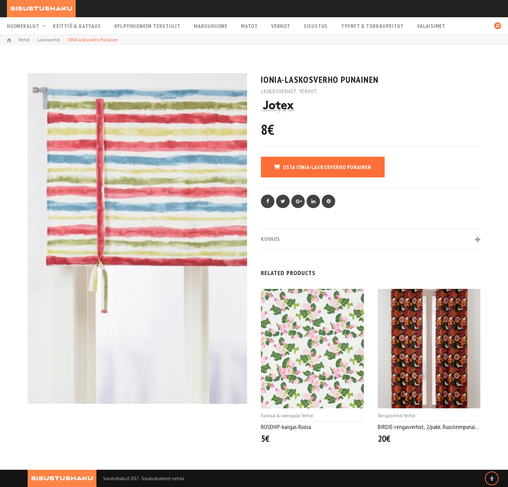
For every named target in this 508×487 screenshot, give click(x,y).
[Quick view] (360, 439)
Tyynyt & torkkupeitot (372, 25)
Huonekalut (23, 25)
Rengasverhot (273, 415)
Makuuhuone (210, 25)
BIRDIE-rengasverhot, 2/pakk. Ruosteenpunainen (312, 427)
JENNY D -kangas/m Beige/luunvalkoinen (421, 427)
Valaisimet (431, 25)
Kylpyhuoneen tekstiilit (147, 25)
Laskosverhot (48, 40)
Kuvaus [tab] (270, 238)
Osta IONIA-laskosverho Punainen (327, 167)
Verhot (280, 25)
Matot (249, 25)
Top (492, 478)
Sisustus (316, 25)
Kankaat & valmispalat (397, 415)
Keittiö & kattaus (77, 25)
